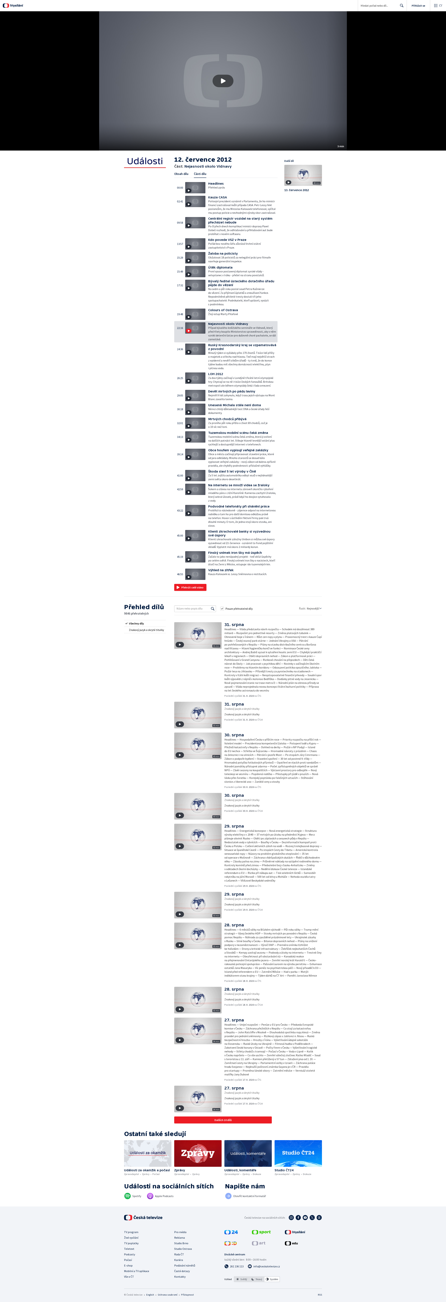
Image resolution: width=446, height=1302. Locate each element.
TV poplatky (131, 1243)
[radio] (145, 623)
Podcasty (129, 1254)
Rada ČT (179, 1254)
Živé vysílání (131, 1237)
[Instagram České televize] (291, 1217)
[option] (241, 1279)
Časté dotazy (182, 1271)
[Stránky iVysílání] (295, 1233)
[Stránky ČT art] (258, 1244)
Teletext (129, 1248)
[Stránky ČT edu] (291, 1244)
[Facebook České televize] (298, 1217)
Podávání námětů (184, 1265)
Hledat (402, 5)
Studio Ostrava (183, 1248)
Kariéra (178, 1260)
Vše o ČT (129, 1276)
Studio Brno (181, 1243)
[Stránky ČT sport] (261, 1233)
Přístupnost (187, 1294)
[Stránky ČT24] (231, 1233)
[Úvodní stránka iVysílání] (16, 5)
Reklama (179, 1237)
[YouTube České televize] (305, 1217)
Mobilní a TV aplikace (136, 1271)
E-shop (128, 1265)
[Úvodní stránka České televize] (143, 1217)
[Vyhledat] (212, 608)
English (150, 1294)
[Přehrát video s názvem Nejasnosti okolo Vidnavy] (223, 81)
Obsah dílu (181, 174)
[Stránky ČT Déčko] (230, 1244)
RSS (320, 1294)
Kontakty (180, 1276)
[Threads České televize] (319, 1217)
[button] (223, 81)
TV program (131, 1232)
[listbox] (257, 1279)
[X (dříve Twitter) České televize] (312, 1217)
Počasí (128, 1260)
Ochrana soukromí (167, 1294)
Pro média (180, 1232)
